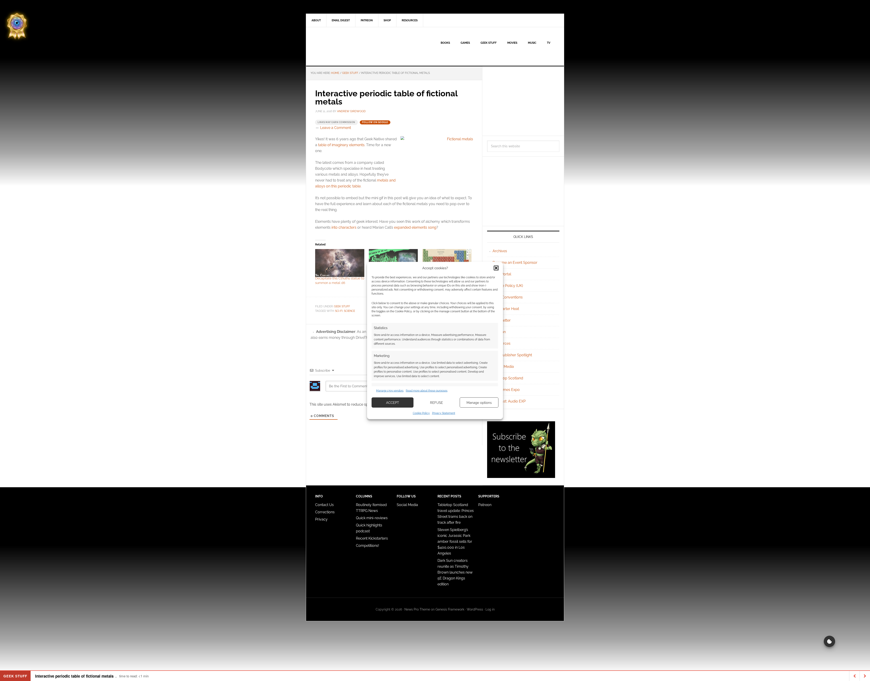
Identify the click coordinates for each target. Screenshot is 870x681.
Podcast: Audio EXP (509, 401)
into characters (343, 227)
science (349, 311)
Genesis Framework (449, 609)
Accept (392, 402)
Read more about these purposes (426, 390)
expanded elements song (415, 227)
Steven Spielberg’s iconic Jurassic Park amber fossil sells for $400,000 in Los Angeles (454, 541)
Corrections (325, 512)
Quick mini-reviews (372, 518)
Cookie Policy (421, 413)
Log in (490, 609)
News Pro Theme (417, 609)
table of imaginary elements (341, 145)
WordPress (475, 609)
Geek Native (344, 46)
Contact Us (324, 505)
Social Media (503, 366)
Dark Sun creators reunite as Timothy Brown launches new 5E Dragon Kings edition (455, 572)
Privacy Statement (443, 413)
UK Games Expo (506, 390)
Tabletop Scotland (508, 378)
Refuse (436, 402)
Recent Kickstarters (372, 538)
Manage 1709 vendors (390, 390)
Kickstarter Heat (506, 309)
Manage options (479, 402)
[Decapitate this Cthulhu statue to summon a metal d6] (339, 263)
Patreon (484, 505)
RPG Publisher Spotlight (512, 355)
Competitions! (367, 545)
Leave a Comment (335, 128)
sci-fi (339, 311)
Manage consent (829, 641)
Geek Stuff (342, 306)
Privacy (321, 519)
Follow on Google (375, 122)
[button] (496, 268)
